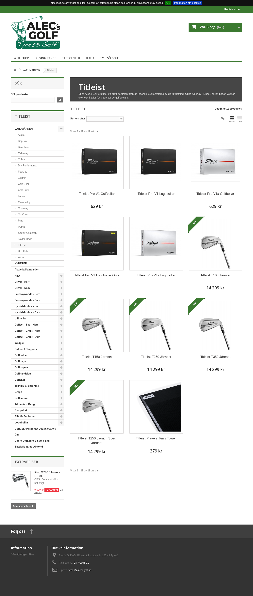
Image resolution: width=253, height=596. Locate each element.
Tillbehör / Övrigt (25, 404)
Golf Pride (23, 190)
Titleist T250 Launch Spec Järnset (97, 440)
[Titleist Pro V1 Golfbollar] (97, 162)
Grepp (18, 391)
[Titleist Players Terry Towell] (156, 407)
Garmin (21, 177)
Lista (240, 121)
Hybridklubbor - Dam (27, 312)
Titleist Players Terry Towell (156, 438)
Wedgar (19, 343)
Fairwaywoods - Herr (27, 294)
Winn (20, 257)
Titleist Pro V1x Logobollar (156, 275)
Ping (20, 220)
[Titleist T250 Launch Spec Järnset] (97, 407)
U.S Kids (22, 251)
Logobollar (21, 422)
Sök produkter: (20, 94)
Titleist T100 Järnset (215, 275)
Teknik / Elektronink (27, 385)
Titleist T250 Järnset (156, 357)
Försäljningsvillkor (22, 554)
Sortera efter (77, 118)
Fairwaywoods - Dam (27, 300)
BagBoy (22, 141)
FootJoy (22, 171)
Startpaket (21, 410)
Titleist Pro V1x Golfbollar (215, 194)
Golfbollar (21, 355)
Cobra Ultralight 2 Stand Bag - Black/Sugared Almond (33, 443)
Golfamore (21, 398)
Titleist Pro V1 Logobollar (156, 194)
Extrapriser (26, 461)
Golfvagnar (21, 367)
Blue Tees (23, 147)
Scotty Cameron (27, 232)
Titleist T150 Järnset (97, 357)
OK (168, 2)
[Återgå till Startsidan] (15, 70)
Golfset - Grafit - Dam (27, 336)
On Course (23, 214)
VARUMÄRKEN (24, 128)
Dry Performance (27, 165)
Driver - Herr (22, 281)
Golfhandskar (23, 373)
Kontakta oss (232, 9)
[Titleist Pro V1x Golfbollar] (215, 162)
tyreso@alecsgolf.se (79, 570)
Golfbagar (21, 361)
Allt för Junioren (25, 416)
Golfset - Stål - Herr (26, 324)
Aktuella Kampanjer (27, 269)
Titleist (21, 245)
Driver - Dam (22, 287)
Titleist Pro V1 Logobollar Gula (96, 275)
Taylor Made (24, 238)
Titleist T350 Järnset (215, 357)
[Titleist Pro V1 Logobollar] (156, 162)
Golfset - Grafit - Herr (27, 330)
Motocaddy (24, 202)
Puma (21, 226)
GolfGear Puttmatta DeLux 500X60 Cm (35, 431)
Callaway (22, 153)
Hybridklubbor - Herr (27, 306)
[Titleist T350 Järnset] (215, 325)
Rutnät (232, 121)
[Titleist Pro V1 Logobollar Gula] (97, 243)
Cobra (21, 159)
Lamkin (21, 196)
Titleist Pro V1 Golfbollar (97, 194)
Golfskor (20, 379)
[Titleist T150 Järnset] (97, 325)
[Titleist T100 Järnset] (215, 243)
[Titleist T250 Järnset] (156, 325)
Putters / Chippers (26, 349)
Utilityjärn (20, 318)
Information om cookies (187, 2)
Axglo (21, 134)
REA (17, 275)
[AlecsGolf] (47, 32)
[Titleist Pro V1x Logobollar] (156, 243)
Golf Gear (23, 183)
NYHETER (21, 263)
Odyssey (22, 208)
